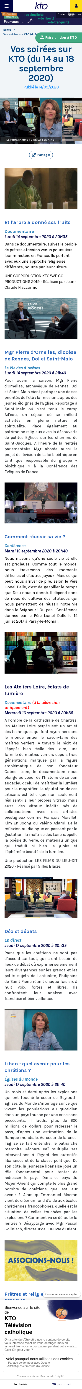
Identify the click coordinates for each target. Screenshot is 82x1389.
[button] (41, 155)
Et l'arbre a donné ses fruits (38, 222)
